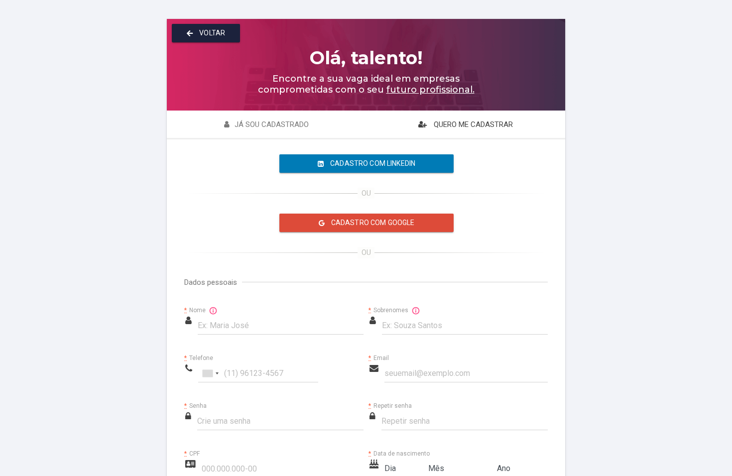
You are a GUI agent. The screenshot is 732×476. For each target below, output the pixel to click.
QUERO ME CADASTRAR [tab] (472, 124)
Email (378, 358)
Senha (195, 406)
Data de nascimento (399, 454)
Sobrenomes (389, 310)
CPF (192, 454)
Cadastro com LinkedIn (372, 163)
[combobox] (210, 373)
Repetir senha (390, 406)
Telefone (198, 358)
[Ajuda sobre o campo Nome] (213, 311)
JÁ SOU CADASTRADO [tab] (272, 124)
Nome (195, 310)
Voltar (211, 33)
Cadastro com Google (372, 223)
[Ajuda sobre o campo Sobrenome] (416, 311)
